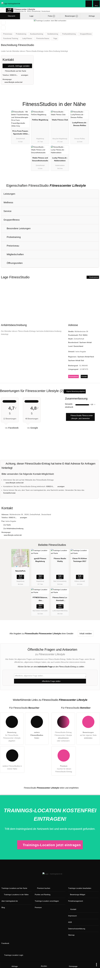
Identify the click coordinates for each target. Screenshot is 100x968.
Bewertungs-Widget (77, 894)
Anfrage (91, 16)
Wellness (8, 202)
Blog (3, 907)
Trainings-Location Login (13, 955)
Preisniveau (12, 245)
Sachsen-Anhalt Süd (76, 360)
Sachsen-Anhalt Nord (85, 357)
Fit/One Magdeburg (40, 120)
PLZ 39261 (83, 335)
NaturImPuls (20, 571)
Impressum (72, 916)
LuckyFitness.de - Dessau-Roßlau (79, 124)
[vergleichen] (3, 28)
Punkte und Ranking (42, 894)
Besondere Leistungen (18, 228)
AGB (70, 922)
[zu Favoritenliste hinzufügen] (3, 22)
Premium (95, 102)
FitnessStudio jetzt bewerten (81, 416)
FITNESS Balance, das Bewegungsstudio (40, 599)
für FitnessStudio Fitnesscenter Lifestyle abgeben (11, 736)
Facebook (5, 943)
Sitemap (71, 935)
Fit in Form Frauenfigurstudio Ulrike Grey (20, 133)
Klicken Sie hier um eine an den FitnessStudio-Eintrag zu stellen (51, 667)
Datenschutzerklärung (76, 929)
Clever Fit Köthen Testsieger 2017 (79, 559)
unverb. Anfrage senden (18, 66)
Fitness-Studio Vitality (60, 559)
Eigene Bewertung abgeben (75, 391)
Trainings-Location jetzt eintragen (52, 845)
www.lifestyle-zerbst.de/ (14, 82)
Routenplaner (93, 277)
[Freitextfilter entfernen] (88, 3)
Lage (31, 16)
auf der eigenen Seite (88, 735)
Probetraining (13, 237)
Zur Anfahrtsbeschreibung (13, 528)
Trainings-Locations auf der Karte (14, 888)
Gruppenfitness (12, 219)
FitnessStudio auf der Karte (15, 71)
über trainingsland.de (9, 901)
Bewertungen (71, 16)
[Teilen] (91, 965)
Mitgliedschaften (15, 254)
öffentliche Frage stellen (50, 681)
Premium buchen (43, 888)
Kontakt (84, 376)
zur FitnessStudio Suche (2, 10)
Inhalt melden (86, 633)
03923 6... (14, 75)
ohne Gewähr (67, 633)
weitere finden (36, 735)
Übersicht (11, 16)
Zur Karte (7, 525)
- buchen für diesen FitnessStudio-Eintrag (63, 769)
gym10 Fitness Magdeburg (40, 559)
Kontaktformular (9, 493)
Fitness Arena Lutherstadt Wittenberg (60, 599)
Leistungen (9, 194)
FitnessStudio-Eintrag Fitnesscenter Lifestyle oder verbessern (63, 736)
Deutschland (78, 346)
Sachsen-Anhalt (85, 342)
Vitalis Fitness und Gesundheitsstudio (40, 159)
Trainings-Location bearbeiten (79, 888)
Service (7, 211)
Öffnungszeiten (14, 263)
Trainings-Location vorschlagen (47, 901)
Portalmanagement (75, 901)
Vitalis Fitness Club (60, 120)
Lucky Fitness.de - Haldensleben (60, 159)
